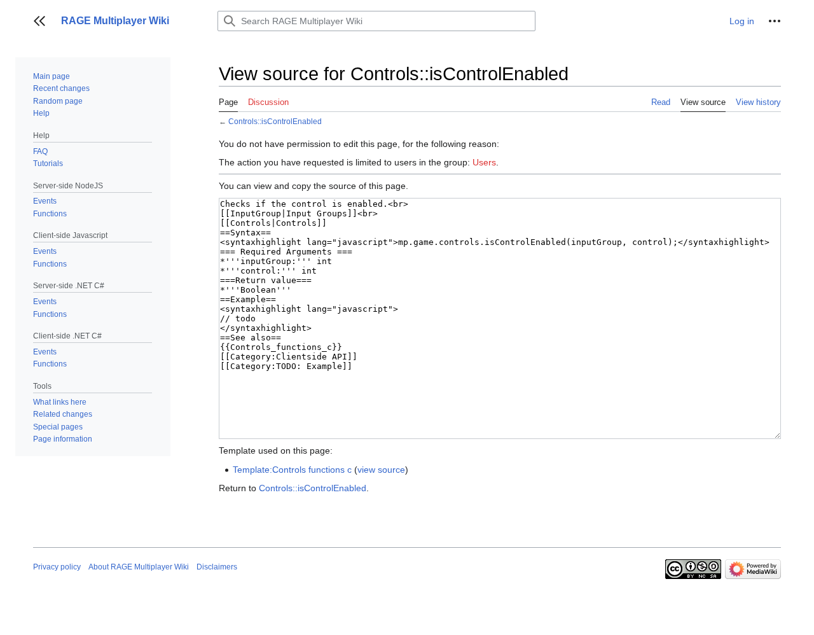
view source (381, 469)
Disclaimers (217, 566)
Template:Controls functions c (292, 469)
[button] (39, 21)
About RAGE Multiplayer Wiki (138, 566)
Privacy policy (57, 566)
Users (484, 162)
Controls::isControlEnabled (275, 121)
